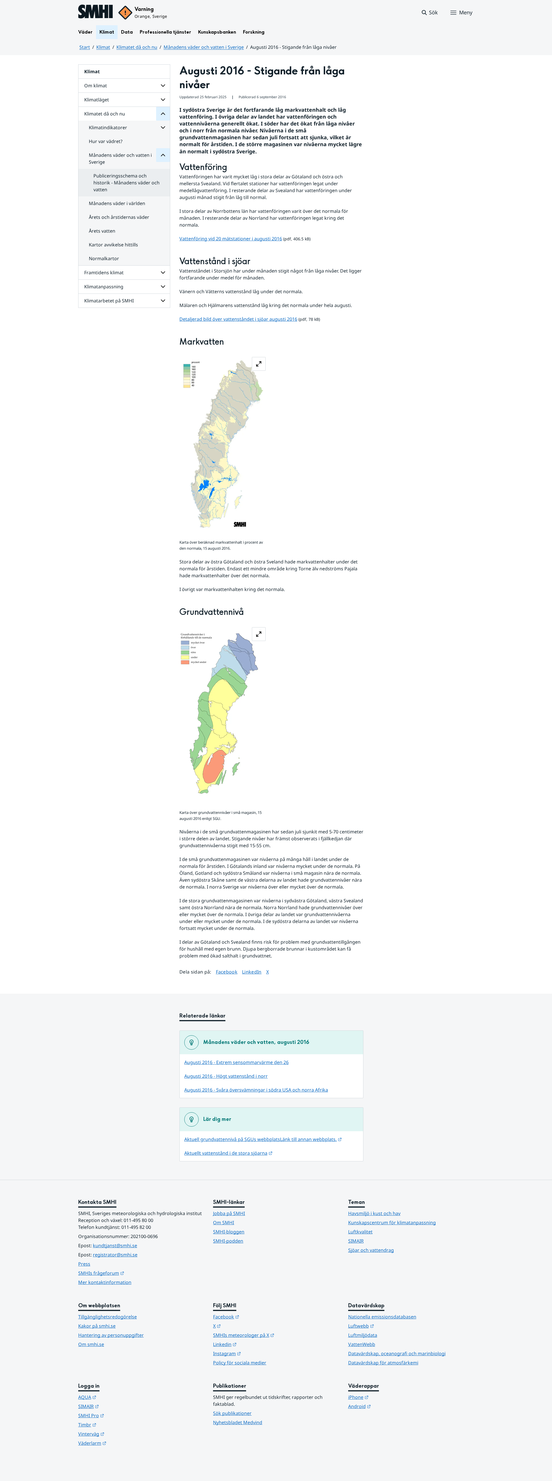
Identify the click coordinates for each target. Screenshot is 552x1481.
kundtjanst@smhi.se (115, 1245)
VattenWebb (361, 1344)
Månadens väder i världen (117, 203)
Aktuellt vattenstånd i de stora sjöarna (228, 1153)
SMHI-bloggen (228, 1232)
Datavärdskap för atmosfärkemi (383, 1363)
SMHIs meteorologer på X (272, 1335)
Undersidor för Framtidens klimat (163, 272)
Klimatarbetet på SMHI (109, 301)
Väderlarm (120, 1443)
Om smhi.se (91, 1344)
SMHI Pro (119, 1415)
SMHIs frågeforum (129, 1273)
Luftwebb (389, 1325)
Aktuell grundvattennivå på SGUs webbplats (263, 1139)
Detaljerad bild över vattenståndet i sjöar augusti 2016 (238, 319)
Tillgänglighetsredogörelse (107, 1317)
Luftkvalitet (360, 1232)
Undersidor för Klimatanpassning (163, 287)
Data (127, 32)
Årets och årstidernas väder (119, 217)
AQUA (115, 1397)
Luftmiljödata (362, 1335)
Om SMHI (223, 1222)
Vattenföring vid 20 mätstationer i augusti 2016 (230, 238)
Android (387, 1406)
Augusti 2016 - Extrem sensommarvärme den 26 (236, 1062)
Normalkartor (104, 258)
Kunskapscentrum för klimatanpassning (392, 1222)
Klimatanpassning (103, 286)
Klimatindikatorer (108, 127)
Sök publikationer (232, 1413)
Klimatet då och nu (136, 47)
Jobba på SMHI (229, 1213)
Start (84, 47)
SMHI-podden (228, 1241)
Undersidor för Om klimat (163, 85)
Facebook (227, 971)
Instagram (255, 1353)
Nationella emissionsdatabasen (382, 1317)
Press (84, 1264)
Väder (85, 32)
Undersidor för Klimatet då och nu (163, 114)
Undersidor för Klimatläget (163, 100)
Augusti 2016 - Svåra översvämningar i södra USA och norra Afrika (256, 1090)
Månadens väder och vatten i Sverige (204, 47)
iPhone (386, 1397)
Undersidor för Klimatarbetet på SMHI (163, 301)
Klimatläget (96, 99)
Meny (465, 12)
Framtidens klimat (104, 272)
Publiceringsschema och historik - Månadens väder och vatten (126, 183)
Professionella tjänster (165, 32)
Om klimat (95, 85)
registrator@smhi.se (115, 1255)
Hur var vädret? (105, 141)
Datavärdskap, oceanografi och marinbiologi (397, 1353)
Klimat (106, 32)
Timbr (115, 1424)
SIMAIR (356, 1241)
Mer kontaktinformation (104, 1282)
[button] (429, 12)
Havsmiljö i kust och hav (374, 1213)
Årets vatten (102, 231)
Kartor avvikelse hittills (113, 245)
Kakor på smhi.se (97, 1326)
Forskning (253, 32)
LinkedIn (252, 971)
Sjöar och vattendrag (371, 1250)
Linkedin (253, 1344)
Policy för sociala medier (239, 1363)
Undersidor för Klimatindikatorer (163, 127)
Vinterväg (119, 1433)
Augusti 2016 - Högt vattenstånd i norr (226, 1076)
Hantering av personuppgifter (111, 1335)
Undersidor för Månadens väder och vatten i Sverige (163, 155)
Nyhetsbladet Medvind (237, 1422)
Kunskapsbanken (217, 32)
